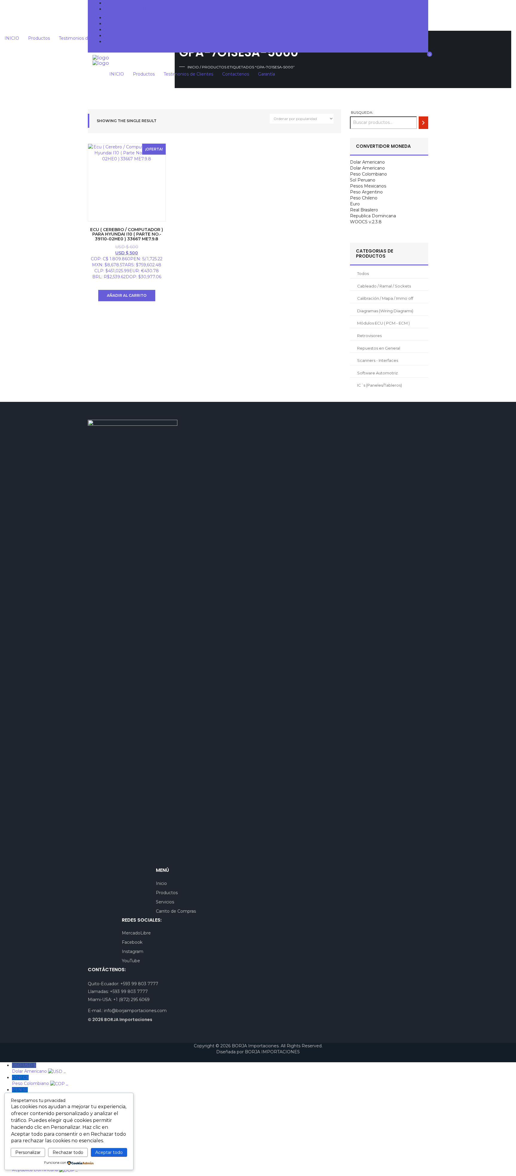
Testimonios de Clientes (129, 29)
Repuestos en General (378, 348)
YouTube (131, 960)
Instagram (132, 951)
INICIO (111, 17)
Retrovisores (369, 335)
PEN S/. (34, 1092)
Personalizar (28, 1152)
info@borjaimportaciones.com (135, 1010)
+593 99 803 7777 (139, 983)
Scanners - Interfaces (377, 360)
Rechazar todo (68, 1152)
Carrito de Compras (176, 911)
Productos (115, 23)
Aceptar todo (109, 1152)
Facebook (132, 942)
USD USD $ (39, 1068)
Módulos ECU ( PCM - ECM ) (383, 323)
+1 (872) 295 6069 (131, 999)
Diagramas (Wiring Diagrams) (385, 310)
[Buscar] (423, 122)
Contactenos (117, 35)
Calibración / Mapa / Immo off (385, 298)
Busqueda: (362, 112)
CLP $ (35, 1129)
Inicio (161, 883)
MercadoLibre (136, 933)
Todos (363, 273)
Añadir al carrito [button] (127, 295)
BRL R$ (35, 1154)
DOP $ (45, 1166)
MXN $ (40, 1105)
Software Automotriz (377, 373)
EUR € (26, 1142)
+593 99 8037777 (127, 3)
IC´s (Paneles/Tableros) (379, 385)
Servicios (165, 902)
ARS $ (37, 1117)
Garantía (112, 41)
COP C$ (40, 1080)
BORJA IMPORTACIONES (272, 1051)
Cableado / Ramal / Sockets (384, 286)
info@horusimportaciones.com (141, 9)
